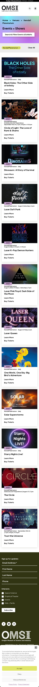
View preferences (19, 680)
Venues (15, 20)
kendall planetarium (10, 48)
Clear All (31, 48)
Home (5, 20)
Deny (19, 674)
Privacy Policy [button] (13, 684)
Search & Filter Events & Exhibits (18, 34)
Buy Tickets (10, 93)
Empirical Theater (11, 596)
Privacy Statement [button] (23, 684)
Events (7, 600)
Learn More (9, 90)
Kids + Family (10, 603)
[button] (36, 647)
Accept (19, 668)
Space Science (11, 593)
